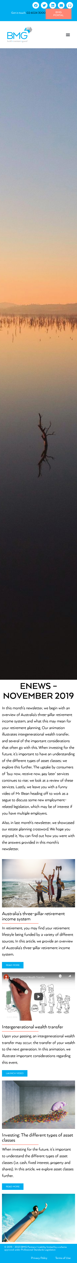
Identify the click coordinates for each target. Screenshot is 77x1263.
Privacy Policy (39, 1258)
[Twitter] (44, 5)
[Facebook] (35, 5)
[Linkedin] (52, 5)
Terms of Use (63, 1258)
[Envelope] (61, 5)
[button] (68, 34)
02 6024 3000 (36, 12)
